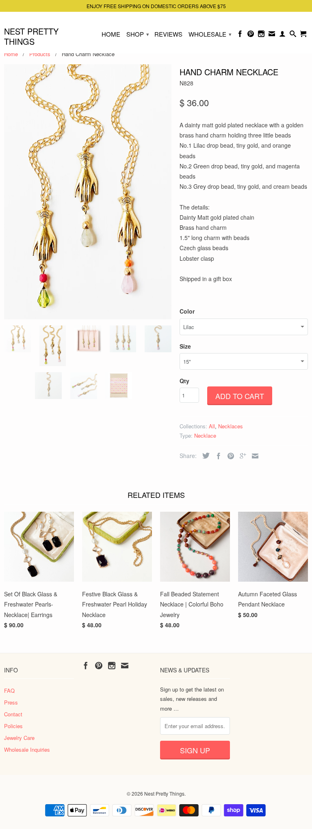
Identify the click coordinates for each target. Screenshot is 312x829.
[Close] (212, 270)
